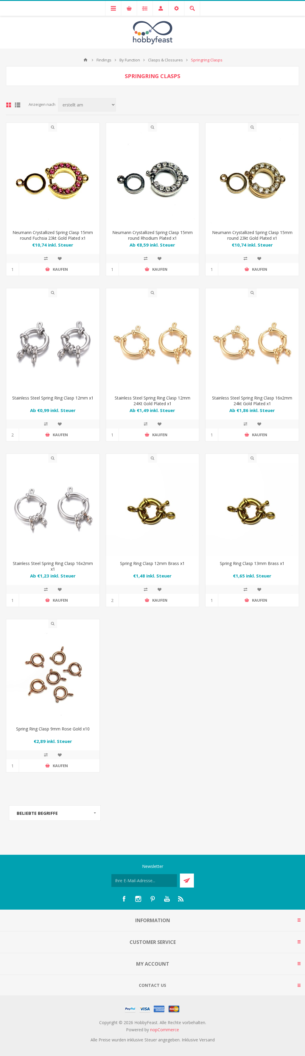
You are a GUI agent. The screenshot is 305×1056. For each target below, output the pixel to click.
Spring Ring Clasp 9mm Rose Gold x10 (53, 729)
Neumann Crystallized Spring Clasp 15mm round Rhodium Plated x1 (152, 235)
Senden (187, 881)
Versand (207, 1040)
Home (85, 60)
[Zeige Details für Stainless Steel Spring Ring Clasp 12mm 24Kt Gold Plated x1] (152, 344)
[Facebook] (124, 899)
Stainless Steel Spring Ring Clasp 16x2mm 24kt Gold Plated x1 (252, 400)
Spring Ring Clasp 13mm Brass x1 (252, 563)
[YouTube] (167, 899)
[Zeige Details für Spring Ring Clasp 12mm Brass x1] (152, 509)
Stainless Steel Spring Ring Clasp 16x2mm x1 (53, 566)
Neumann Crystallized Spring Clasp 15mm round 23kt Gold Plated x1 (252, 235)
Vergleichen (45, 258)
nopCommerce (164, 1029)
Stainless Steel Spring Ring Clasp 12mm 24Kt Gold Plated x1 (152, 400)
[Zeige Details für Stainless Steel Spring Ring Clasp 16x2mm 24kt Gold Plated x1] (252, 344)
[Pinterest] (152, 899)
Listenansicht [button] (17, 105)
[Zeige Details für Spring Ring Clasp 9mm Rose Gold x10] (52, 674)
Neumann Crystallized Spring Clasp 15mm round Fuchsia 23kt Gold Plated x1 (53, 235)
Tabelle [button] (8, 105)
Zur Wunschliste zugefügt (59, 258)
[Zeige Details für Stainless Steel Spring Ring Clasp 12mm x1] (52, 344)
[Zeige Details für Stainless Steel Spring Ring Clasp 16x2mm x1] (52, 509)
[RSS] (181, 899)
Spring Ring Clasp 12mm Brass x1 (152, 563)
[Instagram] (138, 899)
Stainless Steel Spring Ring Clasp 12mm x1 (53, 398)
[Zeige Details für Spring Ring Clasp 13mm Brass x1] (252, 509)
